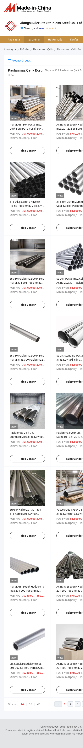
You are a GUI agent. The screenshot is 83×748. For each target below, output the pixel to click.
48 (38, 704)
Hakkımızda (55, 39)
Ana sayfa (14, 39)
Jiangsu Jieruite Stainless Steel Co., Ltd (51, 23)
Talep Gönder (27, 150)
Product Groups (21, 60)
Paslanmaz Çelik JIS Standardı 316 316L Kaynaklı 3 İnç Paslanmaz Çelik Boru (27, 437)
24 (22, 704)
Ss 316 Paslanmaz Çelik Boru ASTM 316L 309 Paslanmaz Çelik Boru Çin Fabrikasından (27, 359)
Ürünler (36, 39)
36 (30, 704)
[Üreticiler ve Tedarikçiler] (28, 7)
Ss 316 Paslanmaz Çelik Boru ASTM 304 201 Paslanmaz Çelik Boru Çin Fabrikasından (27, 282)
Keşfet (74, 39)
